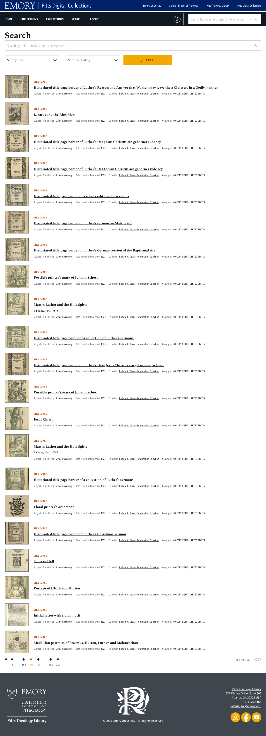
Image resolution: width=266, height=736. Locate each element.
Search (77, 19)
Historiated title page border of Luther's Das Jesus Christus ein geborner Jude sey (97, 141)
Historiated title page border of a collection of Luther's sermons (84, 338)
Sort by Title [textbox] (15, 60)
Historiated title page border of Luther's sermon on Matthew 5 (83, 223)
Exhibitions (55, 19)
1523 (103, 93)
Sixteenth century (64, 93)
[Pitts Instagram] (235, 717)
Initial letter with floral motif (57, 615)
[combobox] (32, 60)
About (94, 19)
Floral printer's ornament (54, 507)
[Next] (259, 659)
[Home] (48, 5)
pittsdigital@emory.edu (245, 706)
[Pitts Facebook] (246, 717)
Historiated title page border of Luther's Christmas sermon (80, 534)
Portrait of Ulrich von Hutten (57, 588)
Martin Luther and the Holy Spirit (60, 304)
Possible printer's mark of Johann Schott (66, 277)
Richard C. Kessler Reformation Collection (139, 93)
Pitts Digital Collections (249, 5)
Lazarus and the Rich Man (54, 114)
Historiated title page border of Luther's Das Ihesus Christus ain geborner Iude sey (98, 169)
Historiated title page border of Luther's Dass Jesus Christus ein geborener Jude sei (99, 365)
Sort (150, 60)
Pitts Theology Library (217, 5)
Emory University (152, 5)
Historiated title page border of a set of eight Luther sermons (81, 196)
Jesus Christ (43, 419)
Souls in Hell (44, 561)
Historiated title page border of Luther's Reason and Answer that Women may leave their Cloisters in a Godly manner (126, 87)
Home (8, 19)
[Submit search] (254, 19)
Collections (29, 19)
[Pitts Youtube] (256, 717)
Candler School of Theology (183, 5)
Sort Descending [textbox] (79, 60)
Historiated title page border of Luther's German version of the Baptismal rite (94, 250)
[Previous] (255, 659)
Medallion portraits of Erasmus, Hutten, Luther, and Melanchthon (86, 642)
